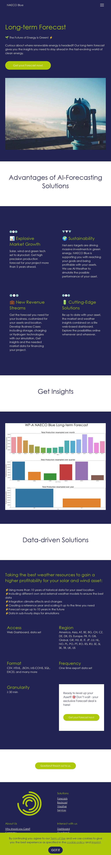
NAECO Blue (15, 5)
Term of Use (58, 838)
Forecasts (62, 798)
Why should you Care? (17, 828)
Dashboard (63, 828)
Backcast (62, 802)
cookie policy (76, 842)
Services (61, 810)
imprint (96, 842)
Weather (62, 806)
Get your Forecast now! (28, 65)
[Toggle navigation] (102, 5)
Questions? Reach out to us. (55, 765)
